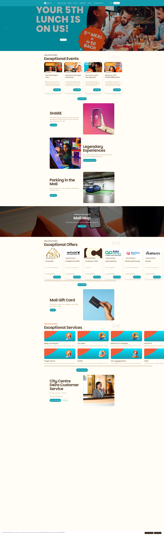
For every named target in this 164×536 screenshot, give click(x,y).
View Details (57, 89)
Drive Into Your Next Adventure (73, 76)
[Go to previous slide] (114, 243)
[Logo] (47, 3)
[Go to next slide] (118, 243)
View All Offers (82, 284)
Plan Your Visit (62, 3)
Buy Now (52, 310)
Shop (69, 3)
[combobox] (111, 3)
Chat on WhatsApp (55, 400)
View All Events (82, 98)
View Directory (82, 39)
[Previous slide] (6, 28)
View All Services (82, 370)
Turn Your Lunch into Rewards (91, 76)
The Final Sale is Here (51, 76)
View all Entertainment (90, 160)
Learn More (53, 125)
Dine (75, 3)
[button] (157, 533)
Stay (89, 3)
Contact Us (116, 3)
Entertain (82, 3)
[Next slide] (157, 28)
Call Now (65, 400)
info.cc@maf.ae (59, 396)
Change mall (97, 3)
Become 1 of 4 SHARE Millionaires (112, 76)
